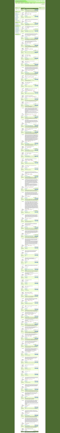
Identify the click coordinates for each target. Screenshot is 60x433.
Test (37, 16)
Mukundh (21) (17, 31)
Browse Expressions (18, 14)
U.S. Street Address (27, 105)
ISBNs (25, 397)
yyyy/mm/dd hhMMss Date (27, 176)
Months (25, 79)
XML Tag (26, 85)
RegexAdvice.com (30, 432)
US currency (26, 16)
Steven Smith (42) (17, 27)
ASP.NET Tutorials (33, 432)
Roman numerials (26, 23)
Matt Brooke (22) (17, 30)
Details (35, 16)
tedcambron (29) (17, 28)
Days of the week (26, 58)
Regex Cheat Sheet (17, 12)
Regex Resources (17, 17)
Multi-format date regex (27, 415)
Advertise (17, 18)
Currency (26, 189)
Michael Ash (26, 22)
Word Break (26, 381)
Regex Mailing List (17, 24)
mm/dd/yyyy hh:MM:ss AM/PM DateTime (29, 125)
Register (16, 19)
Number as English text (27, 425)
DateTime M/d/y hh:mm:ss (27, 45)
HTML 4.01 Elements (27, 143)
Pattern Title (26, 198)
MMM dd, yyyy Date (27, 64)
